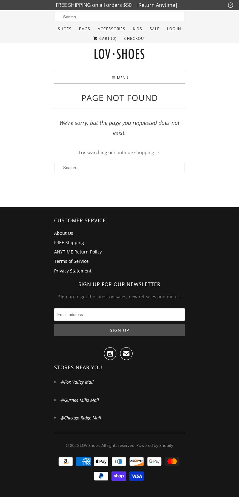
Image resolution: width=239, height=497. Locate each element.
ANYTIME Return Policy (78, 252)
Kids (137, 28)
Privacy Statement (72, 271)
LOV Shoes (90, 445)
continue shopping (134, 152)
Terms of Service (71, 261)
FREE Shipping (69, 242)
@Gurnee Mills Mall (79, 400)
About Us (63, 233)
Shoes (65, 28)
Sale (155, 28)
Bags (84, 28)
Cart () (107, 38)
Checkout (135, 38)
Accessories (111, 28)
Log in (174, 28)
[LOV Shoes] (119, 55)
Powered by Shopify (154, 445)
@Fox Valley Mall (77, 382)
